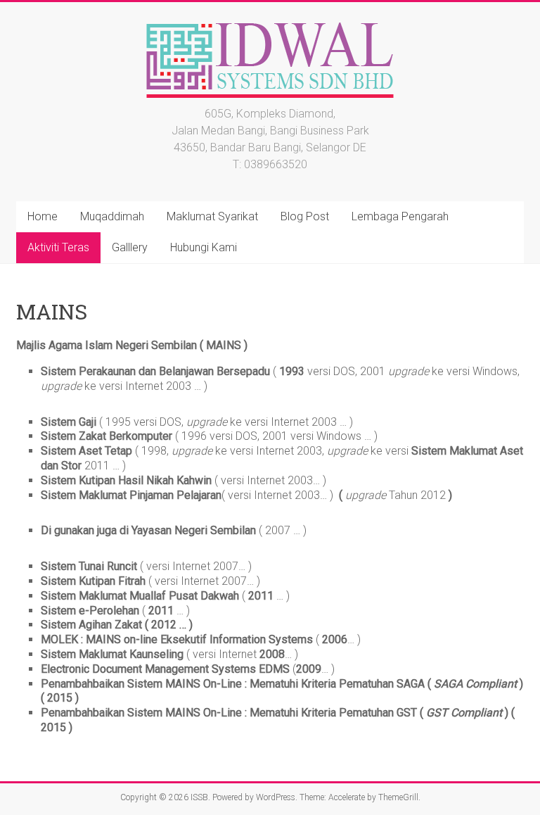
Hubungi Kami (203, 247)
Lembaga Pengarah (400, 216)
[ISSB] (270, 19)
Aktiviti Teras (58, 247)
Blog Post (305, 216)
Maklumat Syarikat (212, 216)
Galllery (130, 247)
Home (42, 216)
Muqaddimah (112, 216)
